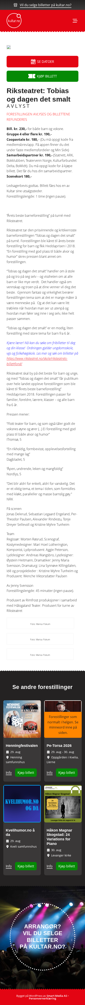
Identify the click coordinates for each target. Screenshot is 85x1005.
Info (9, 772)
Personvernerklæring (42, 998)
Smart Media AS (57, 996)
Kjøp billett (26, 772)
